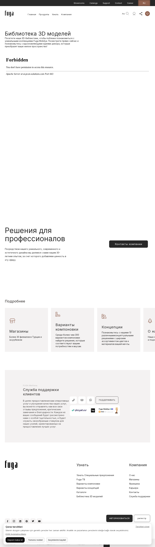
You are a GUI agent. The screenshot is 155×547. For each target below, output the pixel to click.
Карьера (133, 488)
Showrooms (79, 3)
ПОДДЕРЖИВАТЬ (107, 400)
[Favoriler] (147, 13)
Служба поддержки (139, 496)
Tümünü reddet (35, 540)
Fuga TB (81, 479)
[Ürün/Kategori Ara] (127, 13)
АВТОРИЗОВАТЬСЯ (119, 518)
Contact (118, 3)
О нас (132, 475)
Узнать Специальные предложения (95, 475)
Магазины (134, 479)
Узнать (55, 14)
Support (106, 3)
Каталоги (81, 492)
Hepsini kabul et (15, 540)
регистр (142, 518)
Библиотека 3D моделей (90, 496)
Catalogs (94, 3)
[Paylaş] (140, 13)
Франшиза (134, 483)
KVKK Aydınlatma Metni (16, 534)
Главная (32, 14)
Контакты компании (128, 244)
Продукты (44, 14)
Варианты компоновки (88, 483)
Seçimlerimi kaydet (57, 540)
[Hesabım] (134, 13)
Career (130, 3)
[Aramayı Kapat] (119, 13)
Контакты (134, 492)
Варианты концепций (88, 488)
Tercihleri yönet (142, 527)
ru (144, 3)
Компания (66, 14)
